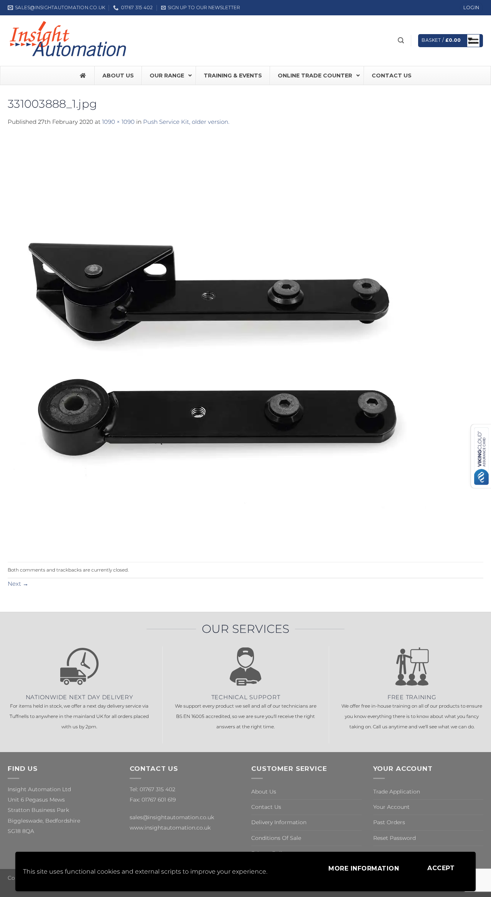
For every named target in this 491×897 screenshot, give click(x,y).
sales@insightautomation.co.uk (172, 817)
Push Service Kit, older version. (186, 121)
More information (363, 868)
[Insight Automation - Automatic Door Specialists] (69, 40)
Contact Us (266, 806)
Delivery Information (278, 822)
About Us (263, 791)
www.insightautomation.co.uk (170, 827)
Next (18, 583)
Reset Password (394, 838)
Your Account (391, 806)
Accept (441, 868)
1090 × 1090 (118, 121)
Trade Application (396, 791)
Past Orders (389, 822)
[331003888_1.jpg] (217, 343)
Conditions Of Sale (276, 838)
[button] (200, 7)
